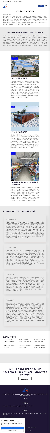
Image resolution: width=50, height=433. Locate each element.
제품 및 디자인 (8, 406)
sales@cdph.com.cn (18, 1)
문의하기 (32, 406)
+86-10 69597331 (7, 1)
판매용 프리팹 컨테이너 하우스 (25, 342)
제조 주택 (6, 347)
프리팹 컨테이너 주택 (24, 339)
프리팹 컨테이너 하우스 (39, 339)
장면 (3, 406)
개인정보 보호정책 (27, 430)
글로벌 (21, 406)
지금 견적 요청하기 (25, 379)
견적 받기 (41, 5)
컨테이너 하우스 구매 (9, 339)
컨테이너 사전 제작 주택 (39, 345)
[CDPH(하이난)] (5, 6)
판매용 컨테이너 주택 (9, 345)
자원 (29, 406)
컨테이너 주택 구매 (38, 341)
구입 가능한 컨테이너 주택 (25, 345)
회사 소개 (18, 406)
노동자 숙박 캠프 (23, 347)
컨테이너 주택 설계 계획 (39, 347)
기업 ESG (25, 406)
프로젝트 (13, 406)
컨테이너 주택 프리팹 (9, 341)
